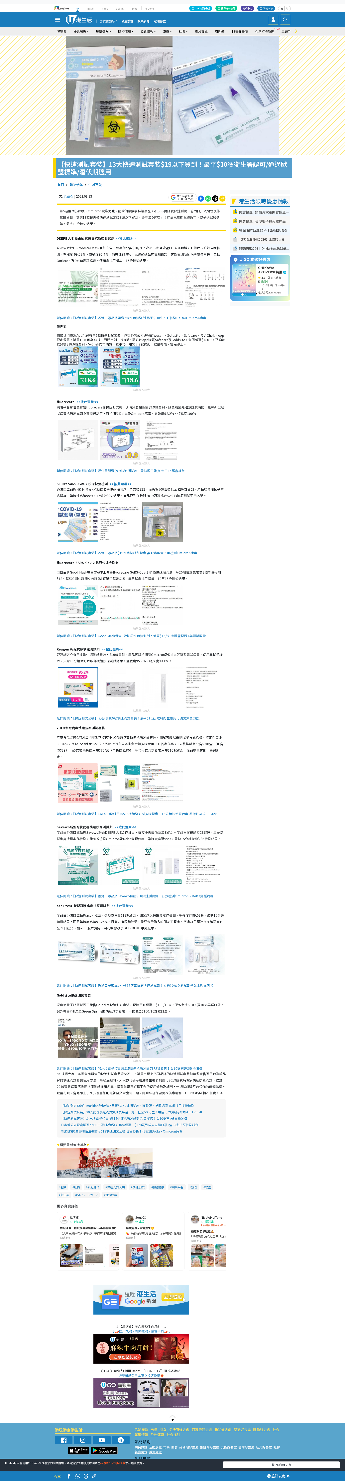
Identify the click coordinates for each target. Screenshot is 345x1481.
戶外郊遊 (157, 1434)
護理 (194, 1187)
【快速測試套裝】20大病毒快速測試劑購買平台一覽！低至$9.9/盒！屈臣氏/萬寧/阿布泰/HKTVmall (131, 1112)
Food (105, 8)
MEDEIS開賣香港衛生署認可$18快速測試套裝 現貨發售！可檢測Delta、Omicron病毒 (121, 1131)
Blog (135, 8)
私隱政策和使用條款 (112, 1463)
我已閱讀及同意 (281, 1465)
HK (77, 8)
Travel (90, 8)
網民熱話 (141, 1447)
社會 (276, 1429)
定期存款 (160, 21)
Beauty (120, 8)
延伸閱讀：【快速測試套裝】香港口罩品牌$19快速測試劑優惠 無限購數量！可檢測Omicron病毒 (127, 552)
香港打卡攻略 (264, 31)
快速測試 (139, 1187)
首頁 (61, 184)
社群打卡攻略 (228, 8)
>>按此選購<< (126, 238)
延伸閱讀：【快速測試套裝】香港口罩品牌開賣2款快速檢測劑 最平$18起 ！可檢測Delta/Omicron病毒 (131, 317)
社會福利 (173, 1434)
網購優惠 (158, 1187)
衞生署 (64, 1195)
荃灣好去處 (242, 1429)
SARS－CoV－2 (87, 1195)
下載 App (268, 8)
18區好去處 (240, 31)
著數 (63, 1187)
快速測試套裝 (116, 1187)
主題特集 (288, 31)
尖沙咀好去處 (179, 1429)
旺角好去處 (261, 1429)
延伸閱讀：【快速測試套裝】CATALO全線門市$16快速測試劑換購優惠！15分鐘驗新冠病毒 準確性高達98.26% (137, 813)
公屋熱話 (127, 21)
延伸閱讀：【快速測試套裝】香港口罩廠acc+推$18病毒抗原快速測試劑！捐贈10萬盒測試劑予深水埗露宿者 (135, 985)
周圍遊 (219, 31)
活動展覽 (141, 1429)
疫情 (77, 1187)
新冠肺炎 (93, 1187)
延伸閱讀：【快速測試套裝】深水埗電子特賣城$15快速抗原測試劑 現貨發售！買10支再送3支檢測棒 (129, 1068)
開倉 (163, 1429)
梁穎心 (68, 196)
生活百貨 (95, 184)
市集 (154, 1429)
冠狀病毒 (111, 1195)
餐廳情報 (141, 1434)
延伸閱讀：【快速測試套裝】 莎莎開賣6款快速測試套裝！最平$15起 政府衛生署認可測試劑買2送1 (128, 718)
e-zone (149, 8)
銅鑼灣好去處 (202, 1429)
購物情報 (76, 184)
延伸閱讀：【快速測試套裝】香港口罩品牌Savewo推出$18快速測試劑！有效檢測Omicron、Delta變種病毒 (135, 896)
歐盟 (208, 1187)
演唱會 (61, 31)
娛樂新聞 (144, 21)
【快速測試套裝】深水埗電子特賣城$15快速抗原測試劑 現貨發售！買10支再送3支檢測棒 (124, 1118)
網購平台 (178, 1187)
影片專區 (201, 31)
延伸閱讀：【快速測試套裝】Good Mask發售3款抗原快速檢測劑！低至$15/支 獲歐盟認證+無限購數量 (131, 635)
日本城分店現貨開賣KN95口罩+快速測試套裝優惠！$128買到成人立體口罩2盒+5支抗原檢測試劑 (129, 1124)
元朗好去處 (222, 1429)
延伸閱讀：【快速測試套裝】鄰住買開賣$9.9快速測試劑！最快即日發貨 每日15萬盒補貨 (121, 470)
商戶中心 (247, 8)
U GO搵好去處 (202, 8)
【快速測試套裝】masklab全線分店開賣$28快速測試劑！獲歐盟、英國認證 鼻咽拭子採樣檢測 (127, 1105)
